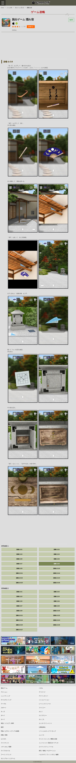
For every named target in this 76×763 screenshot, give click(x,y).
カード (3, 719)
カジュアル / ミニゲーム (8, 758)
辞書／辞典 (4, 735)
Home (2, 7)
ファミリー (42, 707)
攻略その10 (56, 568)
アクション (4, 692)
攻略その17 (19, 629)
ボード (3, 715)
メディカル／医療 (6, 746)
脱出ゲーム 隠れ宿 (19, 7)
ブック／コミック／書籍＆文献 (48, 739)
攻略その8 (29, 7)
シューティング (5, 696)
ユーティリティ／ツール (46, 746)
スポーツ (3, 707)
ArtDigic (14, 30)
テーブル (3, 703)
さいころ (41, 719)
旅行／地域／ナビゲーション (47, 750)
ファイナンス (5, 743)
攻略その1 (19, 549)
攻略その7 (19, 563)
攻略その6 (57, 559)
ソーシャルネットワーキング (47, 731)
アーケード (42, 692)
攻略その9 (19, 568)
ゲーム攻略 (9, 7)
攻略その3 (19, 554)
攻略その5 (19, 559)
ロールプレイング (6, 700)
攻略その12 (56, 573)
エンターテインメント (45, 723)
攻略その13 (19, 578)
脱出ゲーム (4, 688)
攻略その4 (57, 554)
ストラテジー (43, 715)
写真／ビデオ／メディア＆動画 (10, 731)
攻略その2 (57, 549)
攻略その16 (56, 582)
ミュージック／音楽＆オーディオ (48, 743)
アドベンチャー (43, 696)
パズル (41, 688)
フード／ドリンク (6, 754)
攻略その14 (56, 578)
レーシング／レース (45, 703)
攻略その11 (19, 573)
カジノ (41, 711)
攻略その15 (19, 582)
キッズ (3, 711)
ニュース (41, 735)
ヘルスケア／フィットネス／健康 (48, 754)
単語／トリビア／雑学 (7, 723)
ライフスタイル (5, 750)
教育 (2, 727)
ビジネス (3, 739)
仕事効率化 (42, 727)
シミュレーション (44, 700)
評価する (30, 26)
